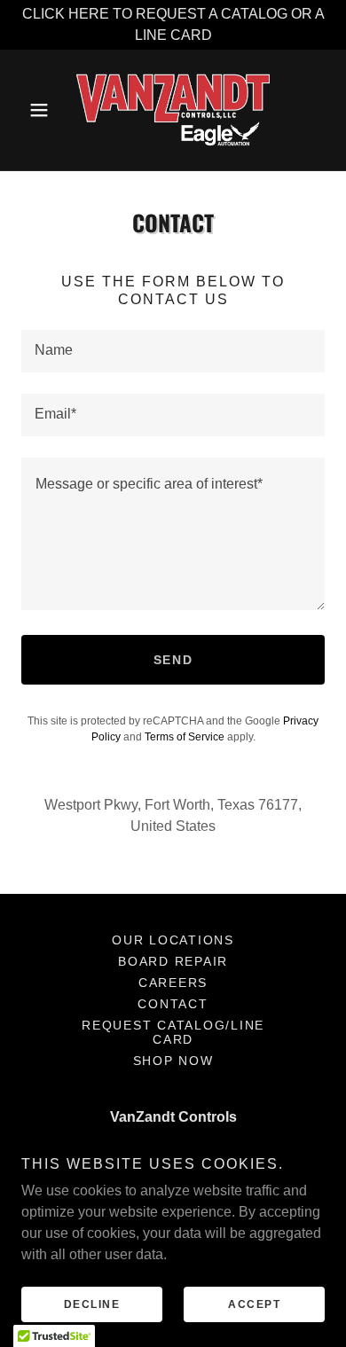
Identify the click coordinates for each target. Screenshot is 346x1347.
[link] (173, 110)
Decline (92, 1304)
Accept (254, 1304)
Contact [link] (173, 1004)
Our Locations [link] (173, 940)
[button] (44, 110)
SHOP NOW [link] (173, 1060)
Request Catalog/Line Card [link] (173, 1032)
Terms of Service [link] (184, 737)
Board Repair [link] (173, 961)
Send (173, 660)
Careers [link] (173, 982)
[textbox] (173, 351)
